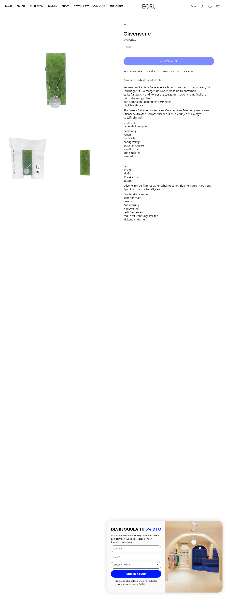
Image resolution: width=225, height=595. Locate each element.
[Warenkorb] (218, 6)
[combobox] (135, 565)
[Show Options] (158, 565)
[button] (8, 6)
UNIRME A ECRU (136, 574)
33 (125, 24)
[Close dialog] (219, 524)
